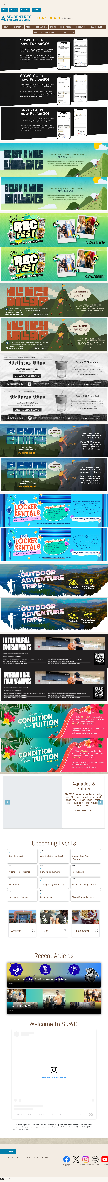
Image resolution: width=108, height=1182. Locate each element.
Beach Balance (80, 27)
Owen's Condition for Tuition (55, 32)
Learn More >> (24, 806)
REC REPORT (25, 10)
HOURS (4, 10)
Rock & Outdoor (65, 27)
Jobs (72, 32)
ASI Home (27, 1157)
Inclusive (37, 32)
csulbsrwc (61, 1115)
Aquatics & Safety (96, 27)
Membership (17, 27)
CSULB (35, 1157)
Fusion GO (36, 10)
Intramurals (40, 27)
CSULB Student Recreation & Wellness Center (35, 1115)
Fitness (28, 27)
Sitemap (18, 1157)
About (6, 27)
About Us (9, 1157)
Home (4, 4)
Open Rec (53, 27)
